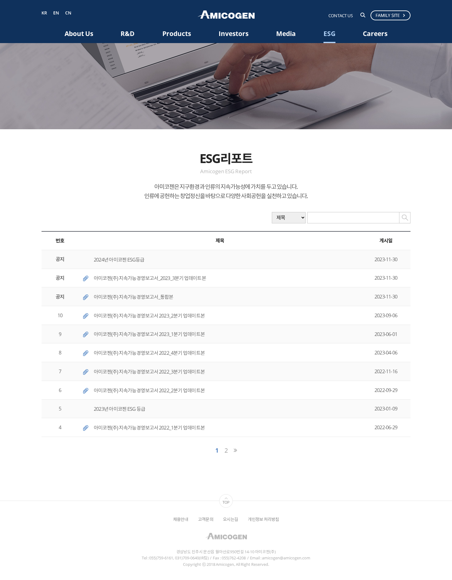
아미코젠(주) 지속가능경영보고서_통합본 (133, 297)
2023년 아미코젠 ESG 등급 (119, 409)
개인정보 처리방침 (263, 519)
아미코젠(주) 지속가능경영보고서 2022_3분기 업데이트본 (149, 371)
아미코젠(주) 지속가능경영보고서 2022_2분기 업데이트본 (149, 390)
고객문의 (205, 519)
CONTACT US (340, 15)
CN (68, 13)
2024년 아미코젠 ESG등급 (119, 259)
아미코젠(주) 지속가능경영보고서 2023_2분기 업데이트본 (149, 315)
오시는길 (230, 519)
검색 (362, 15)
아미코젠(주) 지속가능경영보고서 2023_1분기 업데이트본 (149, 334)
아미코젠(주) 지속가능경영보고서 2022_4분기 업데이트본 (149, 353)
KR (44, 13)
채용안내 (180, 519)
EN (56, 13)
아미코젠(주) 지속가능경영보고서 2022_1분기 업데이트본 (149, 427)
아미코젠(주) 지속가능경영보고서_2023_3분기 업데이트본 (150, 278)
